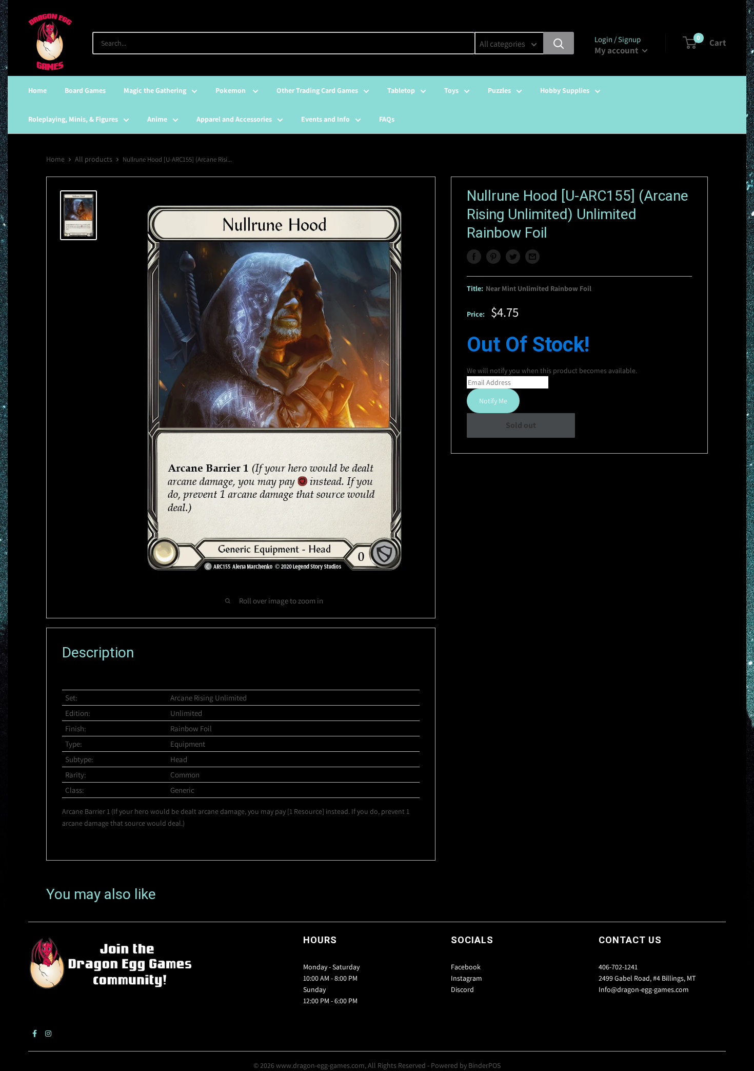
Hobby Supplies (564, 90)
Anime (157, 119)
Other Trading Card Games (317, 90)
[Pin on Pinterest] (493, 256)
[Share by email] (532, 256)
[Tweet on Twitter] (513, 256)
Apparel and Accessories (234, 119)
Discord (462, 989)
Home (37, 90)
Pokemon (231, 90)
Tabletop (401, 90)
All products (93, 159)
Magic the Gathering (155, 90)
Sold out (521, 425)
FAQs (386, 119)
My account (617, 50)
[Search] (558, 43)
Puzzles (499, 90)
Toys (451, 90)
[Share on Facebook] (474, 256)
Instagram (466, 978)
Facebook (466, 966)
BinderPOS (484, 1065)
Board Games (85, 90)
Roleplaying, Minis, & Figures (73, 119)
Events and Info (325, 119)
